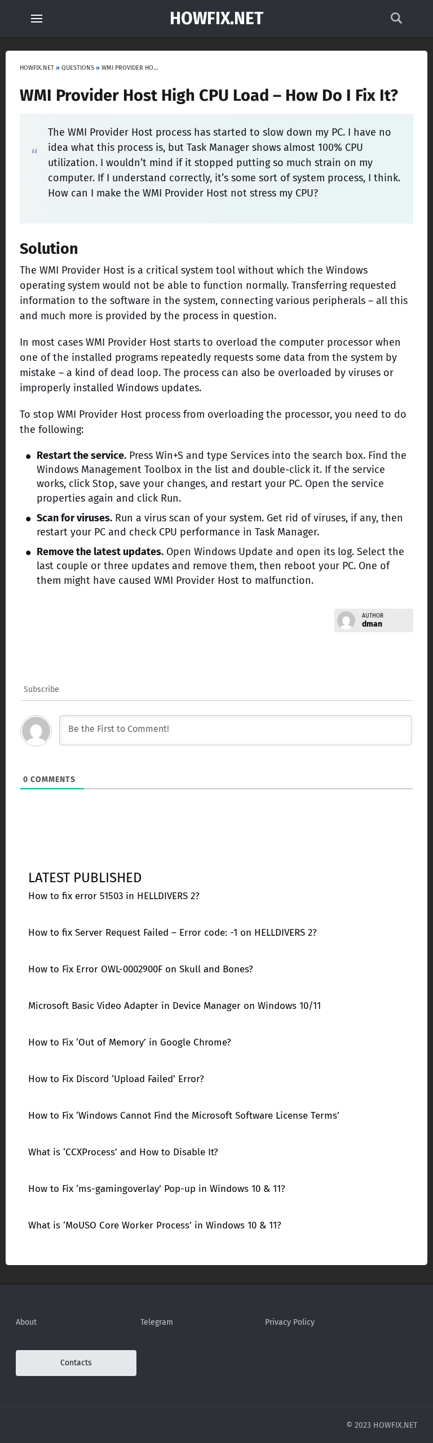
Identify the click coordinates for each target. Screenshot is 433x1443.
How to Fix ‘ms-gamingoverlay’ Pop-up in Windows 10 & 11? (156, 1189)
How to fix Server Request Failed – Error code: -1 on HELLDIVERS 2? (172, 933)
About (26, 1322)
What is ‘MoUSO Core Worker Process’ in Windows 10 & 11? (154, 1225)
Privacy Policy (290, 1322)
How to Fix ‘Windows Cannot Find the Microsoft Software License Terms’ (183, 1116)
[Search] (396, 21)
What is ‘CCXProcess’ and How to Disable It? (123, 1152)
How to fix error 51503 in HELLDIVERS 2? (114, 896)
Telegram (156, 1322)
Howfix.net (216, 18)
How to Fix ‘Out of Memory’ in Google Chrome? (129, 1042)
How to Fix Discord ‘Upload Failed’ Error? (116, 1079)
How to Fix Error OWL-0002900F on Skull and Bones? (140, 969)
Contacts (76, 1363)
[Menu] (36, 19)
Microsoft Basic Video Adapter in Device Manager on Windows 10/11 (174, 1006)
